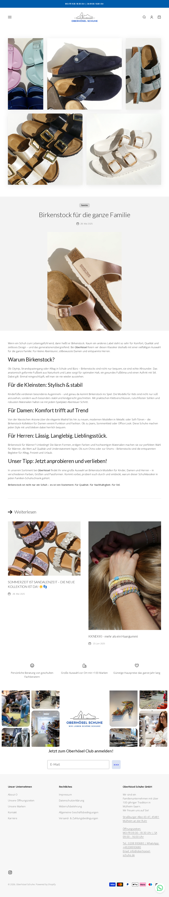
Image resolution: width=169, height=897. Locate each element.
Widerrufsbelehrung (70, 806)
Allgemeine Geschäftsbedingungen (78, 812)
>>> (116, 765)
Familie (84, 205)
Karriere (12, 818)
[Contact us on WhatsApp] (160, 888)
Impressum (65, 794)
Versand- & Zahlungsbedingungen (78, 818)
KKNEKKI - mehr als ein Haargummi (113, 636)
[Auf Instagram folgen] (10, 872)
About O (12, 794)
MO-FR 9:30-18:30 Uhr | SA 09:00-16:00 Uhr (84, 3)
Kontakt (12, 812)
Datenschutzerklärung (71, 800)
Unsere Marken (17, 806)
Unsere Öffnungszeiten (21, 800)
